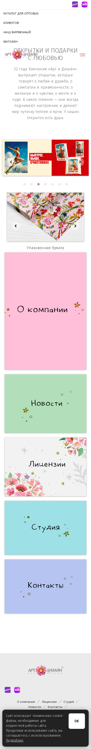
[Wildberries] (84, 4)
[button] (24, 184)
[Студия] (45, 528)
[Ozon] (74, 4)
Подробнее (15, 740)
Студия (68, 702)
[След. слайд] (80, 162)
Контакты (55, 707)
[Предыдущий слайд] (11, 162)
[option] (45, 157)
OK (76, 721)
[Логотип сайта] (22, 54)
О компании (26, 702)
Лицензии (49, 702)
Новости (34, 707)
